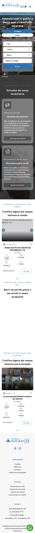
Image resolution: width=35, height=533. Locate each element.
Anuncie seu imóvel (17, 492)
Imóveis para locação (17, 489)
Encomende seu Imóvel (17, 495)
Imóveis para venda (17, 486)
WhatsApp (30, 526)
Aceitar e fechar (17, 528)
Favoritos (17, 470)
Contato (18, 464)
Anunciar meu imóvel (17, 138)
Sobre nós (17, 467)
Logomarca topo (7, 10)
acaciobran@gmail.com (17, 509)
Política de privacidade (17, 472)
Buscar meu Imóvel (17, 185)
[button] (30, 6)
